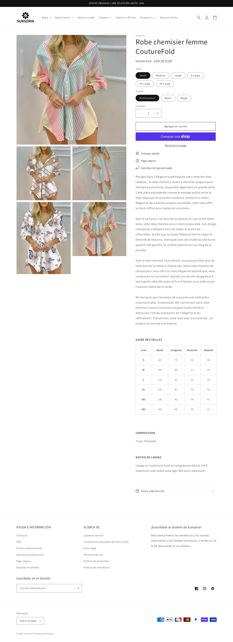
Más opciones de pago (176, 145)
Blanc (168, 98)
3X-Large (164, 83)
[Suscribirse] (78, 588)
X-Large (195, 75)
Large (178, 75)
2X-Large (144, 83)
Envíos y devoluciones (29, 548)
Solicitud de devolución (30, 554)
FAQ (18, 541)
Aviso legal (90, 548)
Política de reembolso (97, 567)
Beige (184, 98)
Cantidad (140, 106)
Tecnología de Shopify (43, 633)
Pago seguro (23, 561)
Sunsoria (28, 633)
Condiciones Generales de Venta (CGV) (106, 541)
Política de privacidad (96, 561)
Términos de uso (93, 554)
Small (143, 75)
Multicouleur (147, 98)
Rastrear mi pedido (27, 567)
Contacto (21, 535)
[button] (46, 17)
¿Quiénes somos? (94, 535)
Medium (161, 75)
